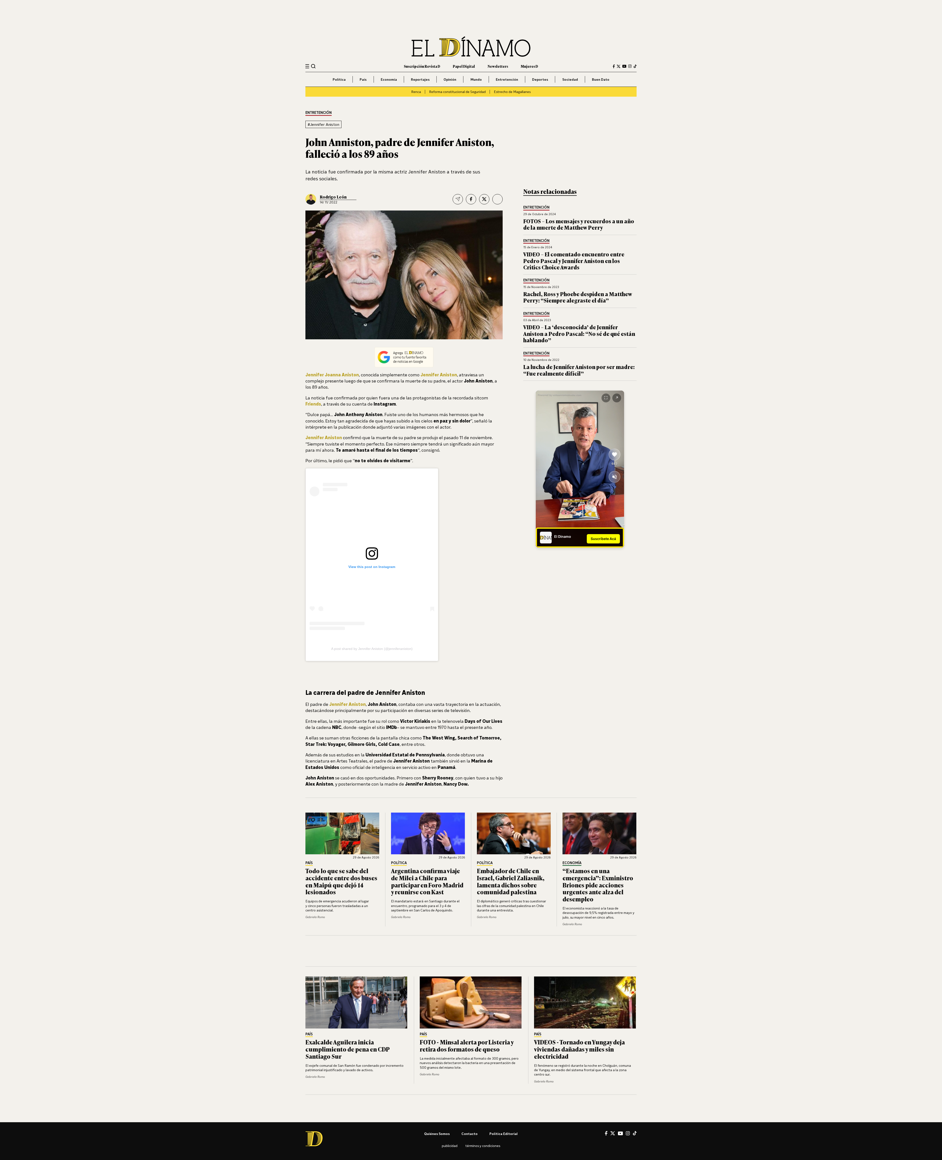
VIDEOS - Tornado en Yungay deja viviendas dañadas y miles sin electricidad (579, 1049)
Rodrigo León (333, 197)
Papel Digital (464, 66)
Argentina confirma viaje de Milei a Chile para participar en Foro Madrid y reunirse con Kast (427, 881)
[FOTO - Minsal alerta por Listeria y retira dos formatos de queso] (471, 1002)
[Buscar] (313, 66)
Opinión (450, 79)
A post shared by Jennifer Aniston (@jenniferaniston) (372, 649)
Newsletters (498, 66)
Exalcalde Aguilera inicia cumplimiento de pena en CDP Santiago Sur (347, 1049)
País (363, 79)
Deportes (540, 79)
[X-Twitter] (618, 66)
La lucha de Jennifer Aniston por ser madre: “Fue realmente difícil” (579, 370)
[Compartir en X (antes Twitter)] (484, 199)
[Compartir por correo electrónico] (458, 199)
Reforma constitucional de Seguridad (457, 92)
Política (339, 79)
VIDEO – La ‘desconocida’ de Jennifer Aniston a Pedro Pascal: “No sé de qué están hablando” (579, 333)
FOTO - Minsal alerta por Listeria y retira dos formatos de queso (466, 1045)
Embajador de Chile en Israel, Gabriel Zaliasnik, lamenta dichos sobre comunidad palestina (510, 881)
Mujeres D (529, 66)
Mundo (476, 79)
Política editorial (503, 1134)
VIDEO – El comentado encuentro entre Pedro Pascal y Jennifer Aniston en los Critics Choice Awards (573, 260)
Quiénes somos (437, 1134)
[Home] (471, 46)
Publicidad (450, 1146)
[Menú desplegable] (307, 66)
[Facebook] (614, 66)
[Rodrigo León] (310, 199)
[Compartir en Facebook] (471, 199)
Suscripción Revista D (422, 66)
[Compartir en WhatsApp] (497, 199)
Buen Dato (600, 79)
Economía (389, 79)
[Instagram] (630, 66)
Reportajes (420, 79)
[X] (612, 1133)
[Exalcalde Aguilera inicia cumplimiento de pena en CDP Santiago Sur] (356, 1002)
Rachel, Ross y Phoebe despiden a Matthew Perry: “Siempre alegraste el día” (577, 297)
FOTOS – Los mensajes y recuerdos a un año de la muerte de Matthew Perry (578, 224)
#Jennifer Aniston (323, 124)
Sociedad (570, 79)
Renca (416, 92)
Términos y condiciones (482, 1146)
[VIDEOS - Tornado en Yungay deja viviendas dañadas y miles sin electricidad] (585, 1002)
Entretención (507, 79)
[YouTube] (624, 66)
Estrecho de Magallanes (512, 92)
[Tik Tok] (635, 1133)
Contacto (469, 1134)
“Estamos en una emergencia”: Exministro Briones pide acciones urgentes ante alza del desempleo (598, 884)
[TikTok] (635, 66)
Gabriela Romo (315, 917)
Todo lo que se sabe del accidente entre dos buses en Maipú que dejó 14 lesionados (341, 881)
